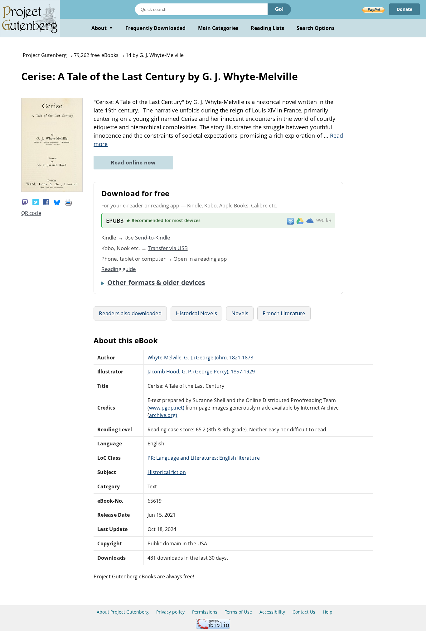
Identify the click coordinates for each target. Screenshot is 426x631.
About (102, 28)
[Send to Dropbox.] (290, 221)
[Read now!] (52, 190)
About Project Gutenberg (123, 612)
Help (327, 612)
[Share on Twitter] (35, 201)
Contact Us (304, 612)
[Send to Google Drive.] (300, 220)
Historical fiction (167, 472)
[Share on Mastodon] (25, 201)
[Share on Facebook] (46, 201)
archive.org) (163, 415)
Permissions (204, 612)
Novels (239, 313)
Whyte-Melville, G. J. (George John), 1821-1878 (201, 357)
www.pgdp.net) (167, 407)
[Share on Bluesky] (57, 201)
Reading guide (118, 269)
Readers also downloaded (130, 313)
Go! (279, 9)
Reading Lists (267, 28)
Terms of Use (238, 612)
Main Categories (218, 28)
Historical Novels (196, 313)
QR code (31, 213)
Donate (404, 9)
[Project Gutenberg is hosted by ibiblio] (213, 627)
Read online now (133, 162)
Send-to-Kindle (153, 237)
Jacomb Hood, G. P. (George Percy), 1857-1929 (201, 371)
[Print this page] (68, 201)
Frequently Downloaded (155, 28)
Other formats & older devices (156, 282)
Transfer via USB (168, 248)
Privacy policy (170, 612)
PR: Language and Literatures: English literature (204, 457)
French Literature (284, 313)
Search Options (316, 28)
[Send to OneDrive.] (310, 220)
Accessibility (272, 612)
